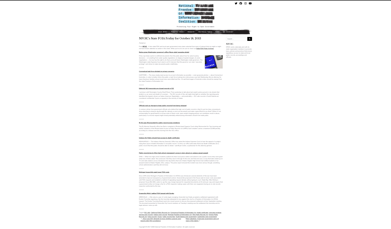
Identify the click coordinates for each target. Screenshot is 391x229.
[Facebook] (241, 3)
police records (152, 217)
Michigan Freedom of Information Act (180, 215)
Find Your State (177, 32)
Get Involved (228, 32)
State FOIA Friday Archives (205, 49)
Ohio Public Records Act (200, 215)
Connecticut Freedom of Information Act (183, 213)
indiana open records (160, 215)
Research (191, 32)
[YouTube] (250, 3)
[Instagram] (245, 3)
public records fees (169, 217)
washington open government (207, 217)
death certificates (202, 213)
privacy (160, 217)
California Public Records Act (160, 213)
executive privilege (215, 213)
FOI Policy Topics (205, 32)
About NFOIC (162, 32)
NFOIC (145, 46)
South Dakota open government (186, 217)
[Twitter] (236, 3)
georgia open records (146, 215)
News (217, 32)
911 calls (147, 213)
